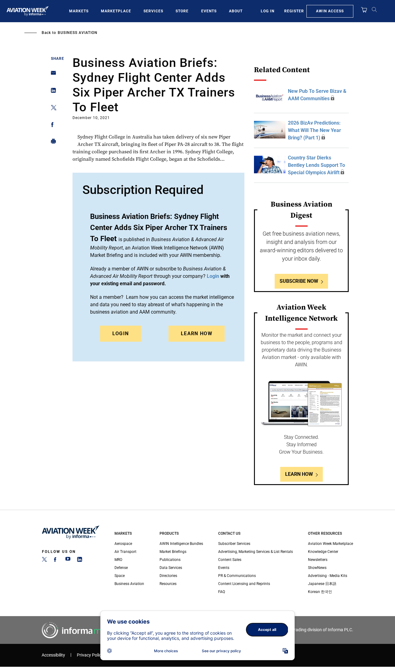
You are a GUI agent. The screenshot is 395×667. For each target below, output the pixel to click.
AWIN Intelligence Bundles (181, 543)
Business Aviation (78, 33)
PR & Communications (237, 576)
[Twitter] (44, 560)
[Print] (51, 142)
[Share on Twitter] (51, 109)
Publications (170, 560)
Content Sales (229, 560)
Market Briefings (173, 552)
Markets (79, 11)
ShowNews (317, 568)
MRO (118, 560)
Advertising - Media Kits (327, 576)
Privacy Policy (90, 655)
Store (182, 11)
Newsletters (317, 560)
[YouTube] (67, 560)
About (236, 11)
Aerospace (123, 543)
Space (119, 576)
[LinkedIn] (79, 560)
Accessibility (53, 655)
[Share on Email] (51, 75)
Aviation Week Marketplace (330, 543)
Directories (168, 576)
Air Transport (125, 552)
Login (120, 333)
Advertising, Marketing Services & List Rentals (255, 552)
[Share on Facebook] (51, 126)
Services (153, 11)
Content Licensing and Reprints (244, 584)
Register (294, 11)
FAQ (221, 592)
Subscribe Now (299, 281)
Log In (267, 11)
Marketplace (116, 11)
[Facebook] (56, 560)
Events (209, 11)
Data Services (171, 568)
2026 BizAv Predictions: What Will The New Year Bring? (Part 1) (314, 130)
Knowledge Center (323, 552)
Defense (121, 568)
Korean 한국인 (320, 592)
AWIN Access (330, 11)
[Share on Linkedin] (51, 92)
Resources (168, 584)
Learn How (196, 333)
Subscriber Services (234, 543)
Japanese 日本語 (322, 584)
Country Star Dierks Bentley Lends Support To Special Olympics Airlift (316, 165)
